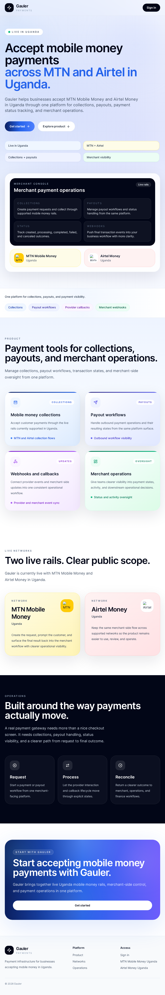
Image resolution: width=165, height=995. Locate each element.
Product (78, 955)
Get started (17, 126)
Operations (80, 967)
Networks (79, 961)
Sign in (151, 7)
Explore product (54, 126)
